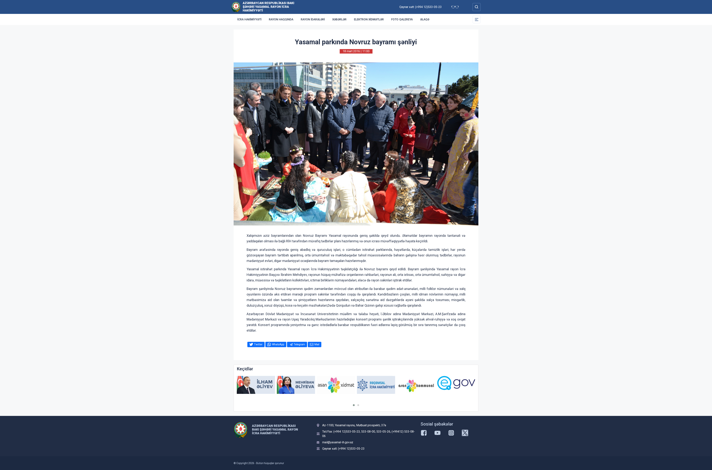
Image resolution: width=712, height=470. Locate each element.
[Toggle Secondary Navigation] (476, 19)
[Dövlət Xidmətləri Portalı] (456, 385)
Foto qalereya (402, 19)
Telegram (299, 344)
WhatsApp (278, 344)
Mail (316, 344)
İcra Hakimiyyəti (249, 19)
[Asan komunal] (376, 385)
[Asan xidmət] (296, 385)
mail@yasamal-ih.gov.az (337, 442)
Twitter (258, 344)
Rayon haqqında (281, 19)
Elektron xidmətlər (369, 19)
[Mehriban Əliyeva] (256, 385)
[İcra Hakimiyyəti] (235, 7)
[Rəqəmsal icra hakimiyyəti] (336, 385)
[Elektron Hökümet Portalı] (416, 383)
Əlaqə (424, 19)
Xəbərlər (339, 19)
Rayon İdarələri (313, 19)
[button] (354, 405)
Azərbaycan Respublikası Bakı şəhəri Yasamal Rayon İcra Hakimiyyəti (268, 6)
